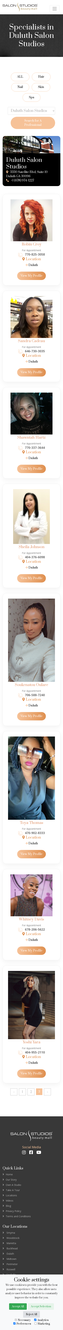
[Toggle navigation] (54, 8)
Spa (31, 97)
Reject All (31, 1314)
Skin (41, 87)
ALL (20, 77)
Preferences (23, 1323)
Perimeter (12, 1264)
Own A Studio (13, 1185)
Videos (9, 1200)
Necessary (24, 1320)
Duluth (33, 265)
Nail (20, 87)
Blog (8, 1205)
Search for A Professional (33, 123)
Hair (41, 77)
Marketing (44, 1323)
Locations (11, 1195)
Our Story (11, 1179)
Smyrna (10, 1232)
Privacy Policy (13, 1211)
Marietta (11, 1243)
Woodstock (12, 1238)
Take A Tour (13, 1190)
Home (9, 1174)
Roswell (10, 1269)
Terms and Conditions (18, 1216)
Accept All (18, 1306)
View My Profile (31, 276)
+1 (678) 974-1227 (22, 180)
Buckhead (12, 1248)
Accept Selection (41, 1306)
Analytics (42, 1320)
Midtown (11, 1259)
